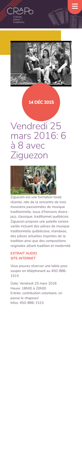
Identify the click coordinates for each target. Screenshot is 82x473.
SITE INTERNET (23, 258)
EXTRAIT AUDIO (23, 253)
